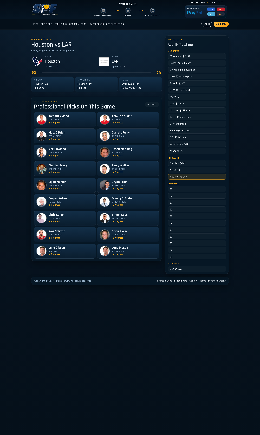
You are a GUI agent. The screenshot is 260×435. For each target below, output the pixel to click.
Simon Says (120, 214)
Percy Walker (120, 165)
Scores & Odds (77, 24)
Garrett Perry (121, 132)
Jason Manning (122, 149)
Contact (193, 280)
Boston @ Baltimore (180, 63)
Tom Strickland (59, 116)
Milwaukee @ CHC (180, 56)
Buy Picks (46, 24)
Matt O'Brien (57, 132)
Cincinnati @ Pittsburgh (183, 69)
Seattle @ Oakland (180, 130)
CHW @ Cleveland (180, 90)
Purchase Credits (217, 280)
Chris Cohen (56, 214)
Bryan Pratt (119, 182)
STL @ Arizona (178, 137)
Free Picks (61, 24)
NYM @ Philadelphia (181, 76)
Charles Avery (58, 165)
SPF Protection (115, 24)
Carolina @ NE (177, 163)
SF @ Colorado (178, 123)
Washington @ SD (179, 144)
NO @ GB (175, 170)
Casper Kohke (58, 198)
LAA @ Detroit (177, 103)
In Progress (54, 122)
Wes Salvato (57, 231)
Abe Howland (57, 149)
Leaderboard (96, 24)
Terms (203, 280)
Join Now (221, 24)
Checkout (216, 2)
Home (35, 24)
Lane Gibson (57, 247)
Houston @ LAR (178, 176)
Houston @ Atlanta (180, 110)
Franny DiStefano (123, 198)
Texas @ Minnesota (180, 117)
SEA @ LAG (176, 268)
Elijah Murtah (57, 182)
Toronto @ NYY (178, 83)
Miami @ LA (176, 151)
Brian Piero (119, 231)
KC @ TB (174, 96)
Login (207, 24)
